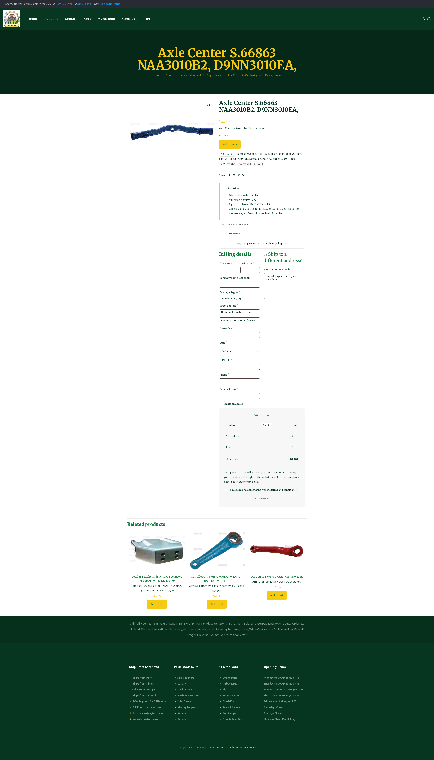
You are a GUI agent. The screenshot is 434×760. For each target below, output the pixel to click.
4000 (281, 153)
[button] (209, 105)
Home (156, 75)
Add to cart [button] (157, 604)
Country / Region (230, 292)
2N (275, 153)
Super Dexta (214, 75)
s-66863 (258, 164)
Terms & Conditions (228, 747)
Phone (224, 374)
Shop (169, 75)
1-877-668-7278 (64, 3)
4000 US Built (293, 153)
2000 (253, 153)
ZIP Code (226, 360)
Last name (247, 263)
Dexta (252, 158)
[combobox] (240, 351)
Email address (229, 389)
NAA (269, 158)
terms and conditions (283, 489)
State (223, 342)
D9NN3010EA (228, 164)
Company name (235, 277)
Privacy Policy (248, 747)
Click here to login (273, 243)
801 (237, 158)
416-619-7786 (84, 3)
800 (232, 158)
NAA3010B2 (245, 164)
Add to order (229, 144)
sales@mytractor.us (108, 3)
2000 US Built (265, 153)
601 (227, 158)
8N (242, 158)
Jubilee (261, 158)
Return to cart (262, 498)
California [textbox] (226, 351)
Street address (229, 305)
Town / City (227, 328)
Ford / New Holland (190, 75)
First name (227, 263)
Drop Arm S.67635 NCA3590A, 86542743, (277, 576)
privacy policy (251, 481)
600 (221, 158)
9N (246, 158)
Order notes (277, 269)
